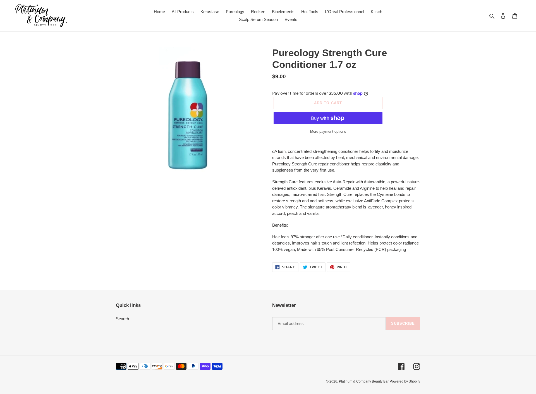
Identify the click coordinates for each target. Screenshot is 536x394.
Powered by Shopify (405, 381)
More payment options (328, 131)
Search (122, 318)
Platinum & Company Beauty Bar (364, 381)
